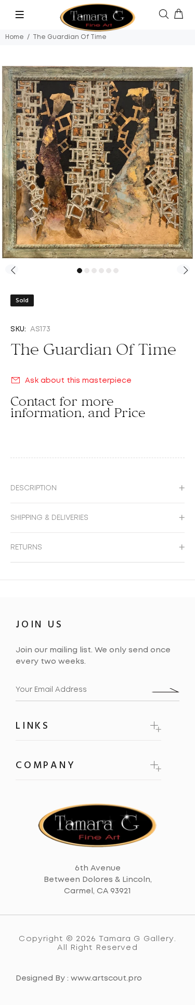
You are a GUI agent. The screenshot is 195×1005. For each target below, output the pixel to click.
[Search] (164, 15)
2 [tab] (86, 270)
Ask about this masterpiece (78, 381)
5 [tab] (108, 270)
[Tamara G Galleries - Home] (97, 15)
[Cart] (178, 15)
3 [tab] (94, 270)
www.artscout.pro (106, 978)
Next (183, 269)
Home (14, 37)
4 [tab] (101, 270)
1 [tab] (79, 270)
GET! (165, 690)
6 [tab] (116, 270)
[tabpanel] (97, 162)
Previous (11, 269)
